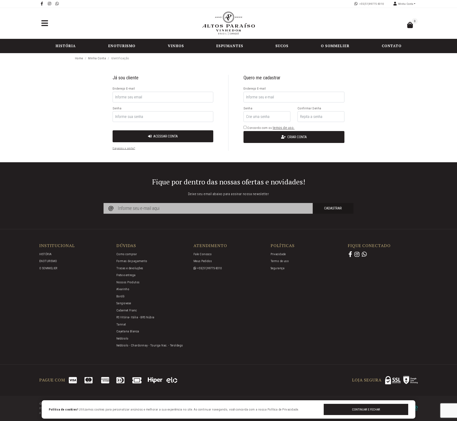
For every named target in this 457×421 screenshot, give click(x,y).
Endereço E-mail (124, 88)
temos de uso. (284, 128)
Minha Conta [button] (405, 3)
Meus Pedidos (203, 261)
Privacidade (278, 254)
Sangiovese (123, 303)
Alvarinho (122, 289)
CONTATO (392, 45)
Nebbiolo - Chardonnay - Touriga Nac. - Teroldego (149, 345)
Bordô (120, 296)
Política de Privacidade (283, 409)
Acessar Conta (165, 136)
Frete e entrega (126, 275)
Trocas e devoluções (129, 268)
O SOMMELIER (335, 45)
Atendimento (210, 245)
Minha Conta (97, 58)
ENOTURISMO (121, 45)
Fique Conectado (369, 245)
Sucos (281, 45)
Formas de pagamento (131, 261)
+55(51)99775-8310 (371, 3)
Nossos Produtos (128, 282)
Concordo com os (259, 128)
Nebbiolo (122, 338)
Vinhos (176, 45)
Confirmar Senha (309, 108)
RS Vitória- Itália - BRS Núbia (135, 317)
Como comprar (126, 254)
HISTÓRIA (65, 45)
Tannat (121, 324)
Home (79, 58)
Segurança (277, 268)
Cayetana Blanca (127, 331)
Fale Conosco (203, 254)
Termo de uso (280, 261)
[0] (410, 26)
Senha (117, 108)
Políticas (283, 245)
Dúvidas (126, 245)
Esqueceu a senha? (124, 148)
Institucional (57, 245)
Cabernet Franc (126, 310)
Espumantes (229, 45)
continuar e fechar (366, 409)
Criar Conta (297, 137)
